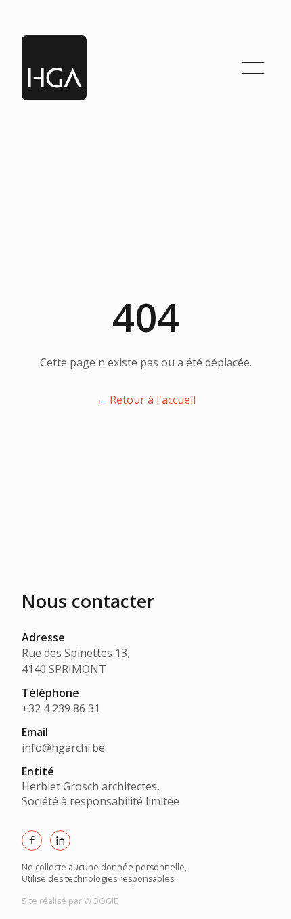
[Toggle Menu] (253, 67)
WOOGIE (70, 901)
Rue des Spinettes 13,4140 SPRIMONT (76, 661)
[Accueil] (54, 68)
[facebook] (32, 840)
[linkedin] (60, 840)
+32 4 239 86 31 (61, 708)
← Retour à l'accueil (146, 399)
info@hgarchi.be (63, 747)
